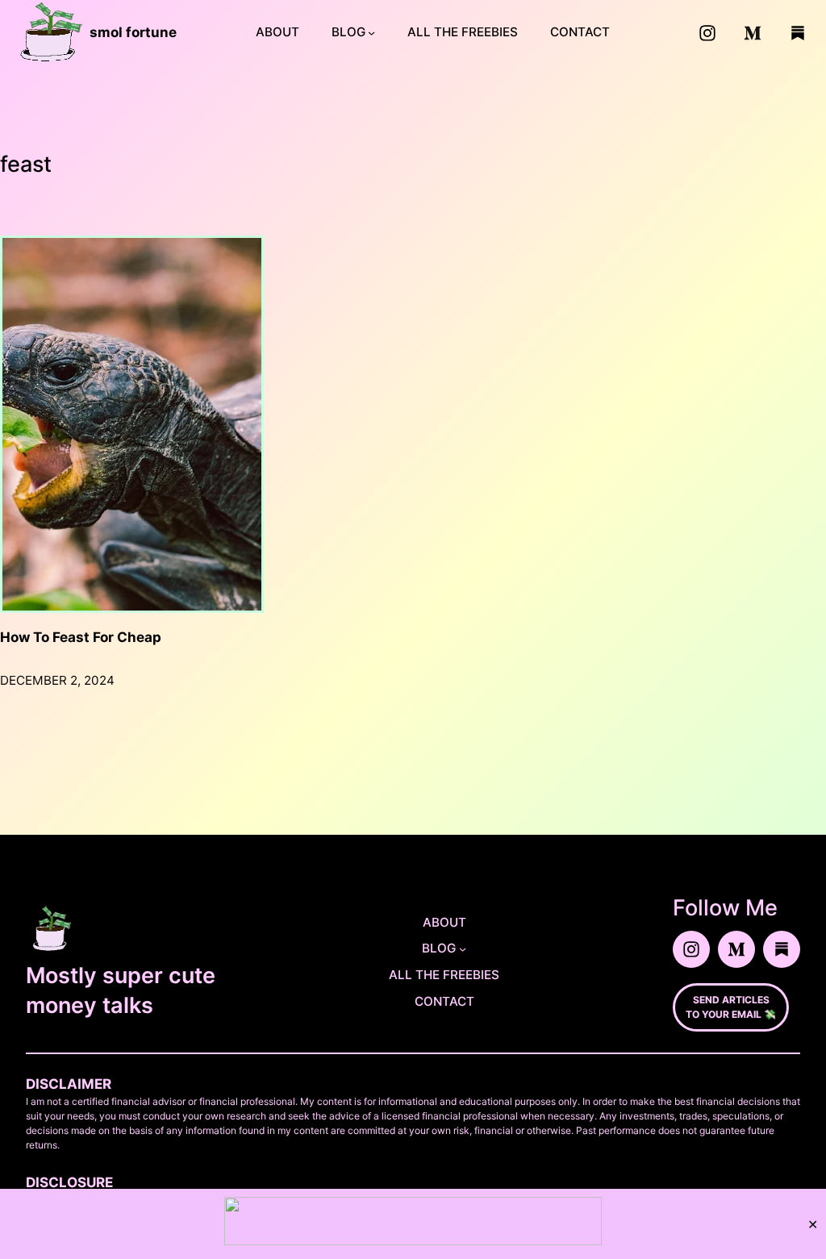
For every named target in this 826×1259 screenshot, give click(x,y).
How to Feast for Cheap (80, 637)
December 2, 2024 (57, 680)
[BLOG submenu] (371, 32)
